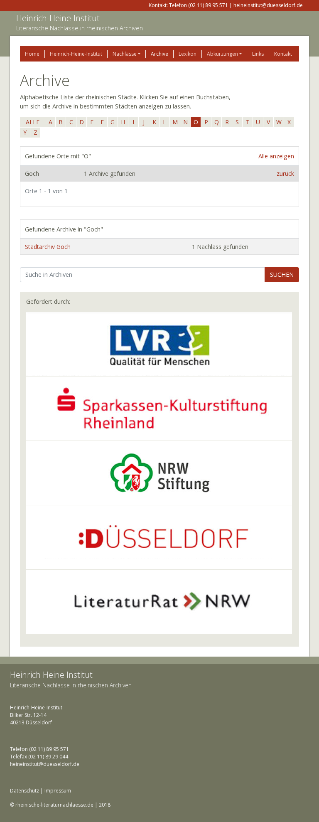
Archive (159, 53)
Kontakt (283, 53)
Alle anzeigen (276, 156)
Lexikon (187, 53)
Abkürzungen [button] (222, 53)
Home (32, 53)
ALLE (32, 122)
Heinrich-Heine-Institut (58, 18)
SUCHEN (282, 274)
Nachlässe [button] (125, 53)
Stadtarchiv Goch (48, 247)
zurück (285, 173)
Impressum (57, 790)
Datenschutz (24, 790)
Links (258, 53)
